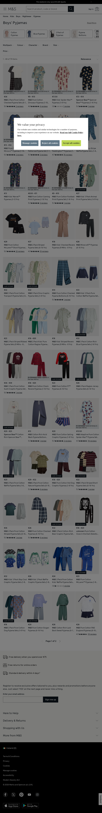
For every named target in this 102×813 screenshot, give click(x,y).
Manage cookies (29, 143)
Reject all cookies (50, 143)
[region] (51, 134)
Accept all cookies (71, 143)
